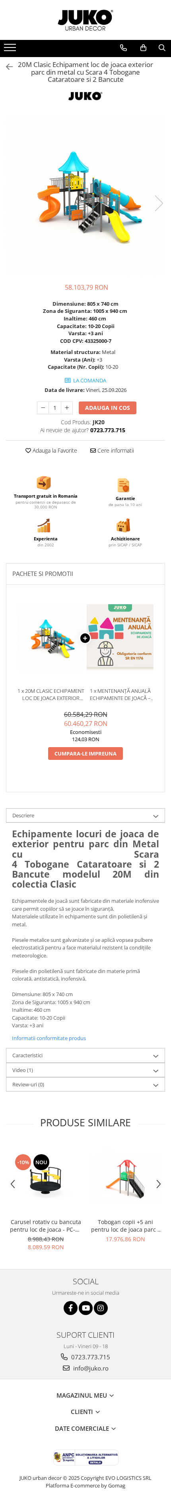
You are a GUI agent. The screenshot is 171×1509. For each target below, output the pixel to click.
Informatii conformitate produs (49, 1038)
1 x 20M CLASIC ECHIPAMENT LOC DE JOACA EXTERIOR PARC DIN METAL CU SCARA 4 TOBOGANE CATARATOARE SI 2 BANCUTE (50, 694)
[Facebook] (71, 1308)
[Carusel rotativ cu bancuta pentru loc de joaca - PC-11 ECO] (46, 1178)
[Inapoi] (6, 66)
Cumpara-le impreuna (85, 753)
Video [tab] (22, 1070)
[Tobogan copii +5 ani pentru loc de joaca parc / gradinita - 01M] (125, 1178)
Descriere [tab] (23, 815)
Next (158, 203)
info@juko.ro (90, 1368)
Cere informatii (115, 450)
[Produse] (11, 50)
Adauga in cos (107, 407)
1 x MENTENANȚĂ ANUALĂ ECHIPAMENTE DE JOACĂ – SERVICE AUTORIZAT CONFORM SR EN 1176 (120, 694)
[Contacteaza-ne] (123, 48)
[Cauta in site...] (162, 48)
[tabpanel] (85, 195)
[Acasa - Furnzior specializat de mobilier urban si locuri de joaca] (85, 20)
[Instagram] (101, 1308)
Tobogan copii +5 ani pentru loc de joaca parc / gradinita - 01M (125, 1225)
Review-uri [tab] (28, 1084)
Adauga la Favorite (54, 450)
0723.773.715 (90, 1357)
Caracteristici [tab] (27, 1055)
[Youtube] (86, 1308)
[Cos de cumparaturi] (143, 48)
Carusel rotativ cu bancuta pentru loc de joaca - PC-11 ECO (46, 1225)
